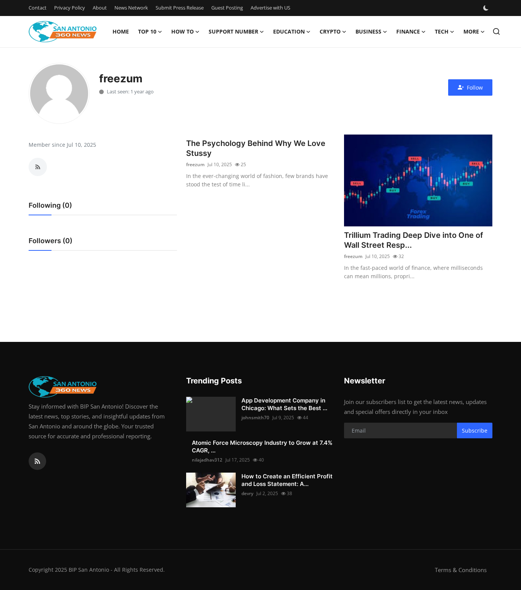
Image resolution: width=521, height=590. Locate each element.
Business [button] (368, 31)
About (100, 7)
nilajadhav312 (207, 460)
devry (247, 493)
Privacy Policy (69, 7)
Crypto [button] (330, 31)
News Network (131, 7)
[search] (496, 31)
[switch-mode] (486, 8)
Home (121, 31)
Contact (38, 7)
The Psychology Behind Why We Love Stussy (255, 148)
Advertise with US (270, 7)
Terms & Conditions (461, 570)
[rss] (37, 461)
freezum (195, 164)
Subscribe (474, 430)
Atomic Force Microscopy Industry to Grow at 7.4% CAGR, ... (262, 446)
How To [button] (182, 31)
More (471, 31)
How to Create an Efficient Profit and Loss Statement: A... (287, 480)
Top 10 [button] (147, 31)
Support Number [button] (233, 31)
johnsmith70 (255, 417)
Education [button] (289, 31)
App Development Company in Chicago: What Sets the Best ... (284, 404)
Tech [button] (442, 31)
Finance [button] (408, 31)
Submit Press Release (180, 7)
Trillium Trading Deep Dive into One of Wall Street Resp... (413, 240)
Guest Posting (227, 7)
